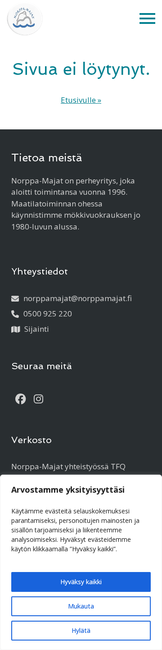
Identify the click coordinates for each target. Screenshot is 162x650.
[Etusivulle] (25, 18)
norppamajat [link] (77, 298)
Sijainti (36, 329)
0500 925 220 (47, 313)
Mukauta (81, 606)
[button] (147, 19)
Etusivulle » (81, 100)
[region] (81, 562)
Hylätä (81, 630)
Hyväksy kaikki (81, 581)
